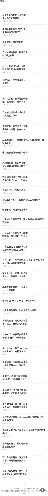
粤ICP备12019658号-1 (8, 491)
